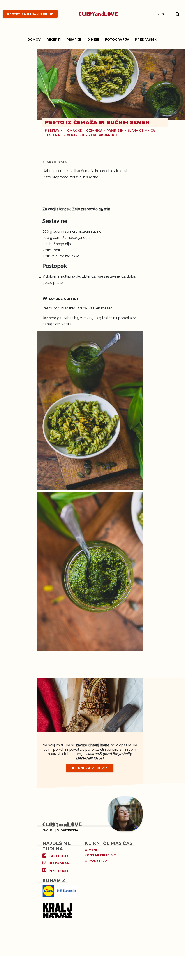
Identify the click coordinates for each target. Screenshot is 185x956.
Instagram (59, 863)
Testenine (53, 135)
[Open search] (177, 14)
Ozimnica (94, 130)
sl (164, 14)
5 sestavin (54, 130)
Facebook (59, 856)
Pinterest (59, 870)
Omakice (74, 130)
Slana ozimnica (141, 130)
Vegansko (75, 135)
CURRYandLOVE (98, 14)
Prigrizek (115, 130)
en (158, 14)
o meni (91, 849)
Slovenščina (67, 830)
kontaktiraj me (100, 855)
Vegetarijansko (103, 135)
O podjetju (96, 860)
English (48, 830)
